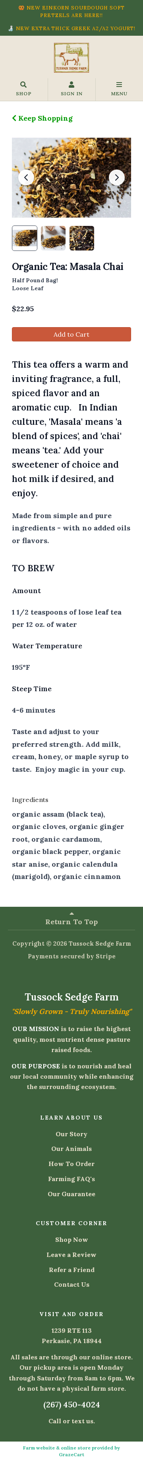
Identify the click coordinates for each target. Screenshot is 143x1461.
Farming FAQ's (71, 1179)
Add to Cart (71, 334)
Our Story (71, 1134)
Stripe (106, 956)
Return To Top (71, 921)
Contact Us (71, 1284)
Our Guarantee (71, 1194)
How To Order (71, 1164)
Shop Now (71, 1239)
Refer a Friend (72, 1270)
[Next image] (117, 177)
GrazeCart (71, 1454)
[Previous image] (26, 177)
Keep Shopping (44, 118)
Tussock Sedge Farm (100, 943)
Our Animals (71, 1149)
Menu (119, 93)
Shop (23, 93)
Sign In (72, 93)
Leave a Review (71, 1255)
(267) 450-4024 (71, 1404)
